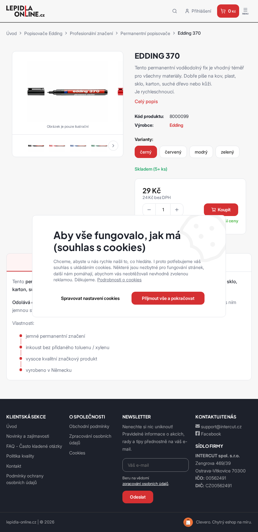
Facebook (211, 433)
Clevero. (203, 522)
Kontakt (13, 466)
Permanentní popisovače (145, 33)
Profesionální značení (91, 33)
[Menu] (245, 11)
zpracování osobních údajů (145, 483)
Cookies (77, 452)
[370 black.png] (67, 90)
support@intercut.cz (221, 426)
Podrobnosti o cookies (119, 279)
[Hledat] (174, 11)
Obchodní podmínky (89, 426)
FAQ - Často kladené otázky (34, 446)
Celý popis (146, 101)
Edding (176, 125)
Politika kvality (20, 456)
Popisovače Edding (43, 33)
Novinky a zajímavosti (27, 436)
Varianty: (144, 139)
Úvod (11, 33)
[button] (113, 146)
